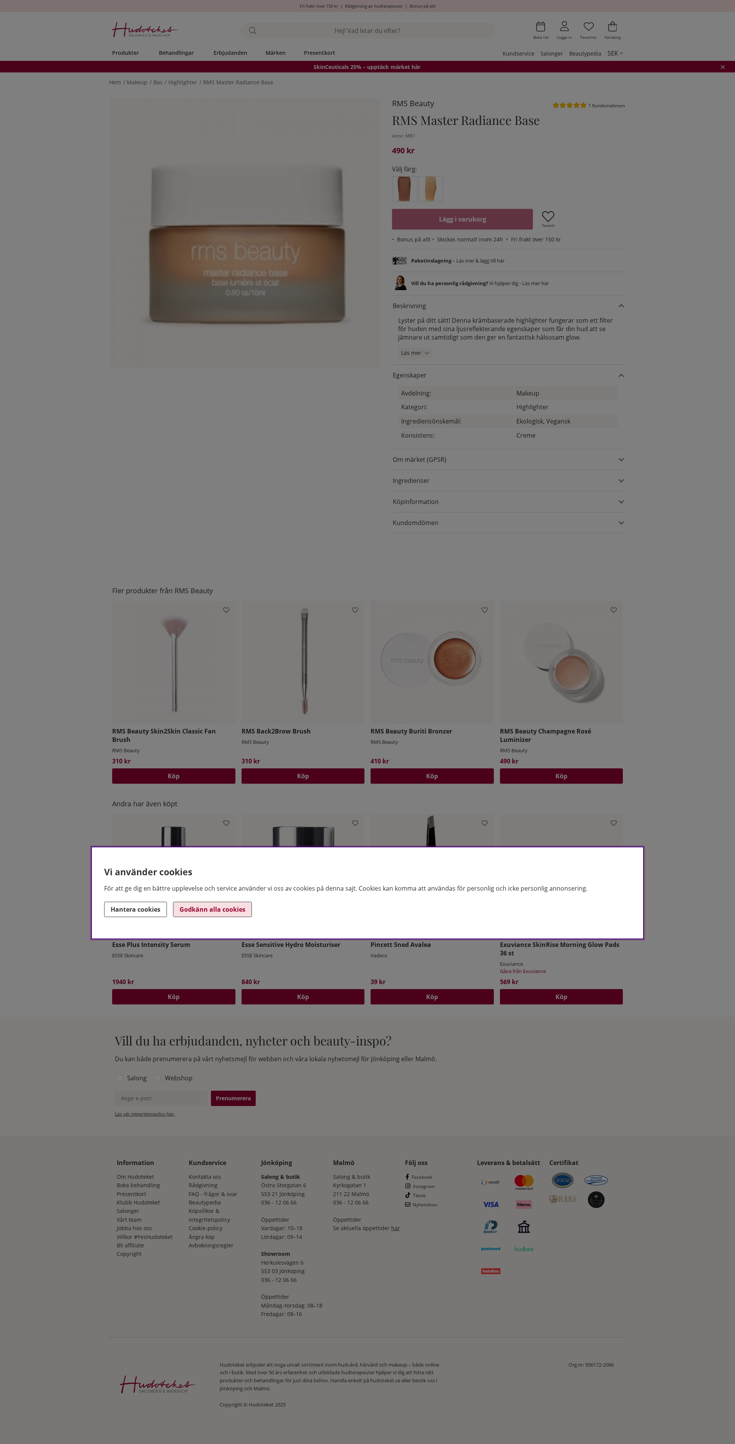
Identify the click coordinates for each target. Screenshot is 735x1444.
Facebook (422, 1177)
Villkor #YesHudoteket (145, 1237)
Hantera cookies (135, 909)
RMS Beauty (413, 103)
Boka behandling (138, 1185)
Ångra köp (202, 1237)
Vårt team (129, 1219)
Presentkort (319, 52)
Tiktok (419, 1195)
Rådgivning (203, 1185)
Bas (158, 82)
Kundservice (518, 53)
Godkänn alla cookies (212, 909)
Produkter (125, 52)
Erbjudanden (230, 52)
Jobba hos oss (134, 1228)
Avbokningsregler (211, 1245)
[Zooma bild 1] (245, 233)
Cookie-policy (205, 1228)
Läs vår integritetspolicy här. (145, 1114)
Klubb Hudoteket (138, 1202)
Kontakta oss (205, 1176)
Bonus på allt (423, 6)
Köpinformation (416, 501)
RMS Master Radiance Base (238, 82)
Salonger (552, 53)
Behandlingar (176, 52)
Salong (137, 1078)
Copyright (129, 1253)
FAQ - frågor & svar (213, 1194)
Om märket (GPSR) (419, 459)
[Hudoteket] (145, 30)
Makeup (137, 82)
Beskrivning (409, 306)
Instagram (424, 1186)
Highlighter (182, 82)
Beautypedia (585, 53)
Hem (115, 82)
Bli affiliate (130, 1245)
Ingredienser (411, 480)
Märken (276, 52)
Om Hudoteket (135, 1176)
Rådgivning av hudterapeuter (374, 6)
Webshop (179, 1078)
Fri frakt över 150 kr (319, 6)
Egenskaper (409, 375)
